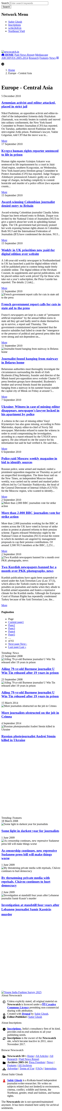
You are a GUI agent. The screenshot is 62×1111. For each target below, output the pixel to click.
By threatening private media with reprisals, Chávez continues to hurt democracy (25, 881)
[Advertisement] (31, 43)
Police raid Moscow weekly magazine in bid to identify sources (29, 460)
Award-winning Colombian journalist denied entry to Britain (28, 204)
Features (44, 57)
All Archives (25, 1065)
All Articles (42, 1056)
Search (5, 3)
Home (11, 70)
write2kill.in (14, 28)
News (52, 57)
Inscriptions (14, 24)
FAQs (39, 1068)
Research (34, 57)
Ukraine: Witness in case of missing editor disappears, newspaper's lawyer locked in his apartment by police (30, 410)
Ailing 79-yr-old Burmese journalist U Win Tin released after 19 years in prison (30, 670)
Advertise (12, 1068)
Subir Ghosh (15, 21)
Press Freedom (37, 1062)
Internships (50, 1068)
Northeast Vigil (16, 31)
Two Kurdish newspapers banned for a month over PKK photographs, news (28, 569)
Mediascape (41, 54)
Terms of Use (27, 1068)
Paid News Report (24, 54)
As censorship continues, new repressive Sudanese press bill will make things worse (29, 854)
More (4, 140)
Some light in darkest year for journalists (30, 831)
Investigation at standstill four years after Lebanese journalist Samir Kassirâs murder (30, 909)
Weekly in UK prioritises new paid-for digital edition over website (28, 252)
